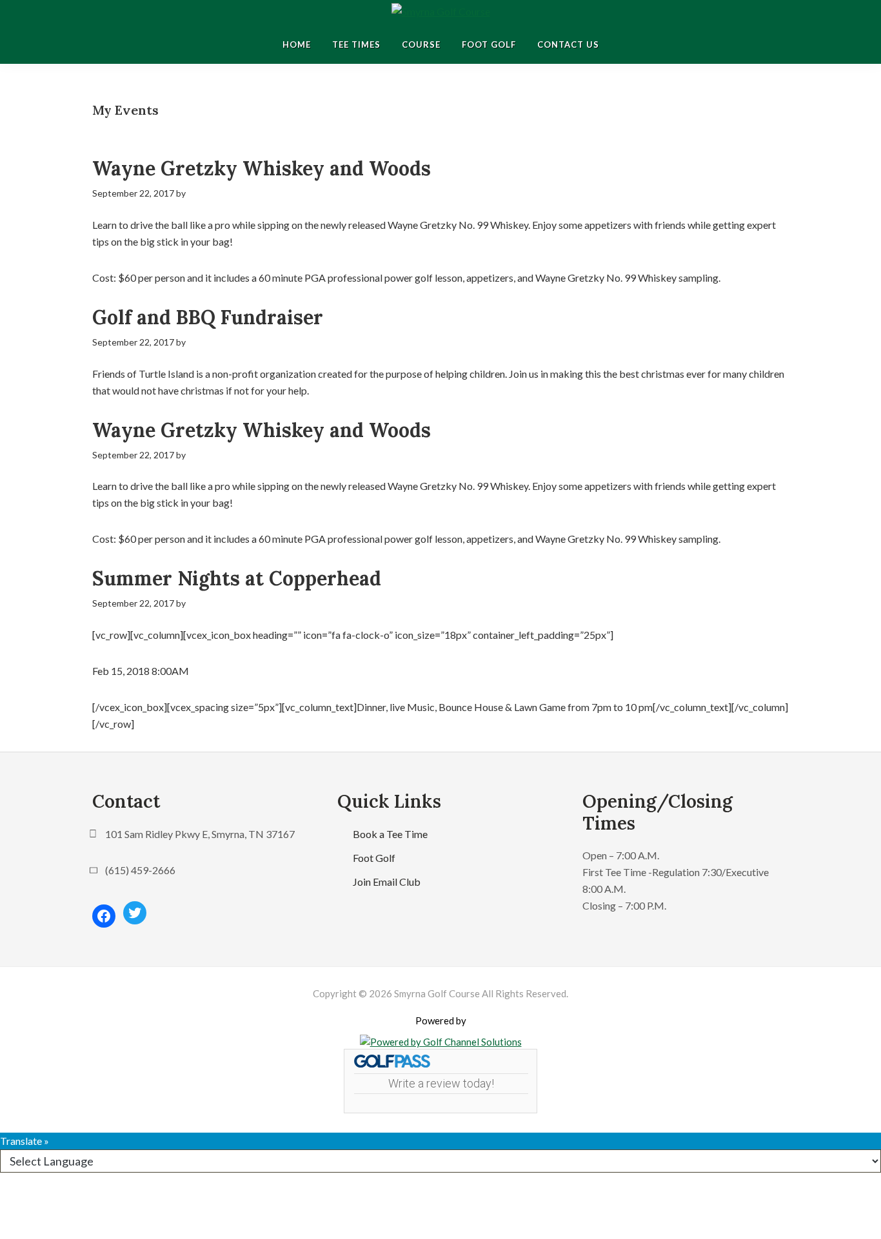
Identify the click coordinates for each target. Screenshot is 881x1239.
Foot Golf (374, 858)
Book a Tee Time (390, 834)
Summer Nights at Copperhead (236, 578)
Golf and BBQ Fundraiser (207, 317)
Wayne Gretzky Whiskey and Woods (261, 168)
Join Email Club (387, 881)
